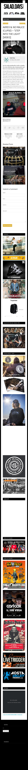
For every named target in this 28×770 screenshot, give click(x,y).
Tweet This (9, 127)
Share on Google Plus (14, 127)
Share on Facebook (5, 127)
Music (4, 23)
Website (4, 204)
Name (4, 192)
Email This (23, 127)
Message (5, 211)
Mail (4, 198)
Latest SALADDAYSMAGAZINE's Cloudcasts (12, 714)
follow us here (6, 730)
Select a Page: (24, 1)
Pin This (18, 127)
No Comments (22, 23)
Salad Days (12, 58)
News (7, 23)
